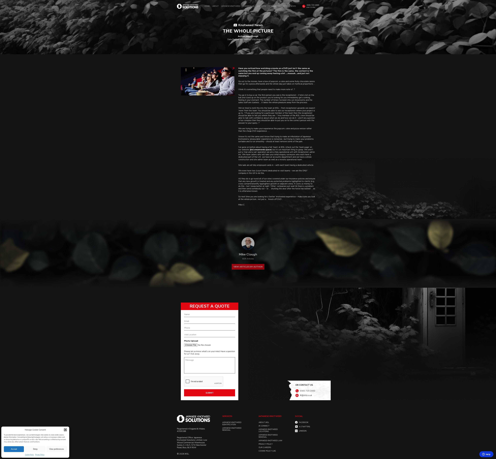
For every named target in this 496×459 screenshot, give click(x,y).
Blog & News (289, 6)
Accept (14, 449)
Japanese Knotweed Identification (231, 423)
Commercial (249, 6)
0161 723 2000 (313, 5)
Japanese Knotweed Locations (268, 430)
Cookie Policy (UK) (267, 451)
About (215, 6)
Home (207, 6)
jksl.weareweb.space (260, 149)
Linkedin (303, 431)
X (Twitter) (304, 427)
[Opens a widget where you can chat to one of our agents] (486, 454)
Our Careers (265, 447)
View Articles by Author (248, 266)
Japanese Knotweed (230, 6)
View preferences (56, 449)
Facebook (303, 422)
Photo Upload (191, 341)
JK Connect (264, 426)
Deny (35, 449)
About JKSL (264, 422)
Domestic (261, 6)
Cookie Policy (29, 455)
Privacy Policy (39, 455)
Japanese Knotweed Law (270, 440)
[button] (65, 430)
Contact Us (275, 6)
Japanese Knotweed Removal (231, 429)
